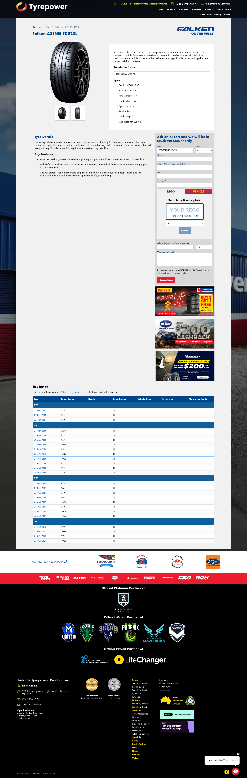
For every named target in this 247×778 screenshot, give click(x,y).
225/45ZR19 (40, 488)
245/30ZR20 (40, 527)
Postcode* (161, 181)
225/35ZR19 (40, 483)
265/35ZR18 (40, 472)
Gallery (217, 14)
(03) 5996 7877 (186, 3)
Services (183, 9)
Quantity (199, 146)
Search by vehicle (72, 392)
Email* (160, 172)
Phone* (171, 164)
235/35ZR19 (40, 493)
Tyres (160, 9)
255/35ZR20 (40, 536)
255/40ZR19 (40, 502)
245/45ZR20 (40, 531)
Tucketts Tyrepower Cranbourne (142, 3)
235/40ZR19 (40, 497)
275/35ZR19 (40, 511)
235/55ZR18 (40, 454)
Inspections (137, 720)
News (209, 14)
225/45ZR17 (40, 415)
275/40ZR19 (40, 516)
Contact (209, 9)
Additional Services (140, 734)
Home (38, 27)
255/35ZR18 (40, 463)
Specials (196, 9)
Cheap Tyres (164, 690)
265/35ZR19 (40, 506)
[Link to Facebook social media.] (226, 772)
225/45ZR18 (40, 440)
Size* (159, 146)
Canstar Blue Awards (168, 683)
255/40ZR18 (40, 468)
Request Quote (166, 280)
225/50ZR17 (40, 420)
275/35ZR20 (40, 540)
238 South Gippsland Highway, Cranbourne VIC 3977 (44, 693)
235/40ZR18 (40, 449)
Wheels (171, 9)
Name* (160, 155)
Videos (226, 14)
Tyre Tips (136, 696)
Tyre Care (136, 693)
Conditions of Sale (48, 774)
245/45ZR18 (40, 458)
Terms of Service (173, 273)
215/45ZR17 (40, 410)
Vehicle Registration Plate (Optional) (173, 243)
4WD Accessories (140, 713)
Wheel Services (139, 730)
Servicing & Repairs (140, 723)
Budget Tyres (164, 686)
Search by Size (138, 686)
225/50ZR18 (40, 444)
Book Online (224, 9)
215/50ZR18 (40, 430)
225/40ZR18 (40, 435)
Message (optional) (165, 252)
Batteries (135, 717)
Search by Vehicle (140, 683)
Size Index (164, 680)
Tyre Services (138, 727)
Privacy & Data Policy (32, 774)
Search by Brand (139, 690)
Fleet (202, 14)
